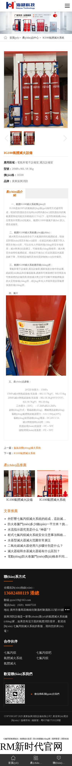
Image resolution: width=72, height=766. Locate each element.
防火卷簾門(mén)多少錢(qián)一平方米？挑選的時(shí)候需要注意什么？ (38, 524)
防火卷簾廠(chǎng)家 (41, 739)
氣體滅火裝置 (26, 739)
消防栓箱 (65, 739)
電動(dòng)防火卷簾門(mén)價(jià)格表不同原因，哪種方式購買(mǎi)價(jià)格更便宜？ (38, 556)
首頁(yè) (14, 37)
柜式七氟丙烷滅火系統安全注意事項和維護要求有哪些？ (38, 535)
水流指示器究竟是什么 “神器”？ (29, 529)
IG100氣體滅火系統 (53, 37)
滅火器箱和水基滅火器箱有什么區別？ (34, 551)
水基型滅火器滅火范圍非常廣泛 (29, 540)
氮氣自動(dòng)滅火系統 (27, 447)
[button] (65, 138)
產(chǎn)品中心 (30, 37)
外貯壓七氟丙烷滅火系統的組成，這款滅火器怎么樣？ (38, 518)
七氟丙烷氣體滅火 (11, 739)
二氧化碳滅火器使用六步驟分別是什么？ (35, 545)
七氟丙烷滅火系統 (24, 626)
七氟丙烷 (42, 658)
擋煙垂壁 (56, 739)
